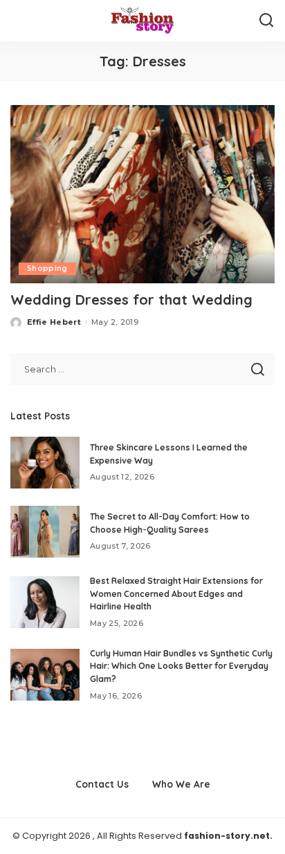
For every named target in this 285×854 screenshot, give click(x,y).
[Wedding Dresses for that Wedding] (142, 194)
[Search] (266, 20)
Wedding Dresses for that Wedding (131, 299)
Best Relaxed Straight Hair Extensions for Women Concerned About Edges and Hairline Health (176, 593)
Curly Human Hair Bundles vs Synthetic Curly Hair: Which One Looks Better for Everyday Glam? (181, 666)
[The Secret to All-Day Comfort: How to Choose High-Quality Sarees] (45, 532)
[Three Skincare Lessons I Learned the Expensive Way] (45, 462)
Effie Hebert (54, 322)
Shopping (47, 268)
